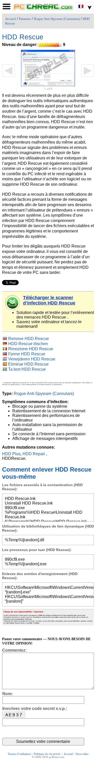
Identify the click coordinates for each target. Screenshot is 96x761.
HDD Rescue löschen (28, 344)
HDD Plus (11, 454)
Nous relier (82, 753)
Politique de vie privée (47, 753)
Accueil (10, 19)
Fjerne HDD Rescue (26, 354)
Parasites (25, 19)
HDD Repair (34, 454)
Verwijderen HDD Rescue (31, 359)
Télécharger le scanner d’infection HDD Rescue (49, 300)
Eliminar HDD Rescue (28, 364)
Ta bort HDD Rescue (27, 369)
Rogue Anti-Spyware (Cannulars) (57, 19)
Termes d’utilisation (19, 753)
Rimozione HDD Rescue (30, 349)
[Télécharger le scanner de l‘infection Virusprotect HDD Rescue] (12, 302)
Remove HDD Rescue (28, 338)
